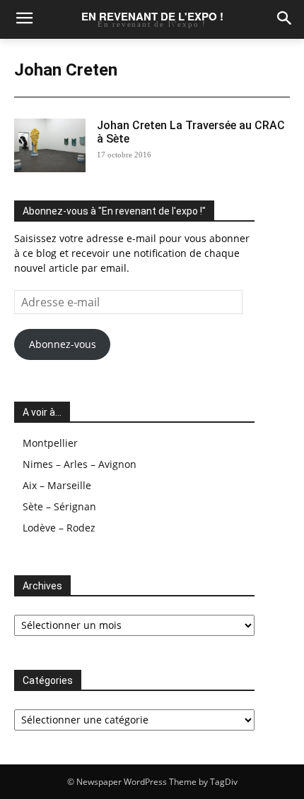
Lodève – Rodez (59, 527)
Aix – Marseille (57, 485)
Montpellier (50, 443)
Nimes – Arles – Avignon (79, 464)
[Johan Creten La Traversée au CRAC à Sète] (50, 145)
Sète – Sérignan (59, 506)
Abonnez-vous (62, 344)
